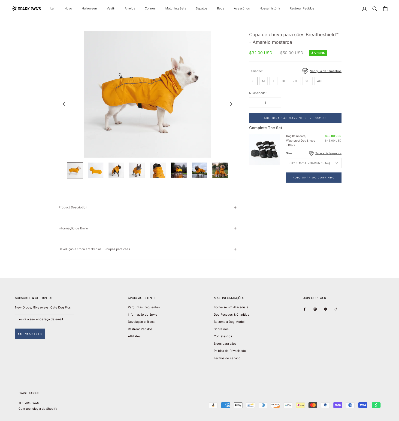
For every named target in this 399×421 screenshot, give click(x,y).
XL (284, 81)
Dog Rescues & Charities (231, 314)
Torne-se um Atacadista (231, 307)
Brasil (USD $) (28, 393)
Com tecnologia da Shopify (37, 408)
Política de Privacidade (230, 351)
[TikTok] (335, 308)
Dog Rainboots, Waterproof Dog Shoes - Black (300, 140)
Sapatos (201, 8)
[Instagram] (315, 308)
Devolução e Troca (141, 321)
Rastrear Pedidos (302, 8)
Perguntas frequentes (144, 307)
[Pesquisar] (374, 8)
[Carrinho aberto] (385, 8)
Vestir (111, 8)
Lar (52, 8)
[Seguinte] (231, 104)
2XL (295, 81)
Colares (150, 8)
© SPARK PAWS (28, 403)
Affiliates (134, 336)
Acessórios (242, 8)
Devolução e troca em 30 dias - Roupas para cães (94, 249)
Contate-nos (223, 336)
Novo (68, 8)
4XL (319, 81)
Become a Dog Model (229, 321)
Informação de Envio (73, 228)
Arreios (130, 8)
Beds (220, 8)
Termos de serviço (227, 358)
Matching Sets (175, 8)
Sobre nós (221, 329)
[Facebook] (304, 308)
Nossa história (270, 8)
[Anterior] (64, 104)
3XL (307, 81)
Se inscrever (30, 333)
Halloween (89, 8)
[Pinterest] (325, 308)
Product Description (73, 207)
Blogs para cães (225, 343)
